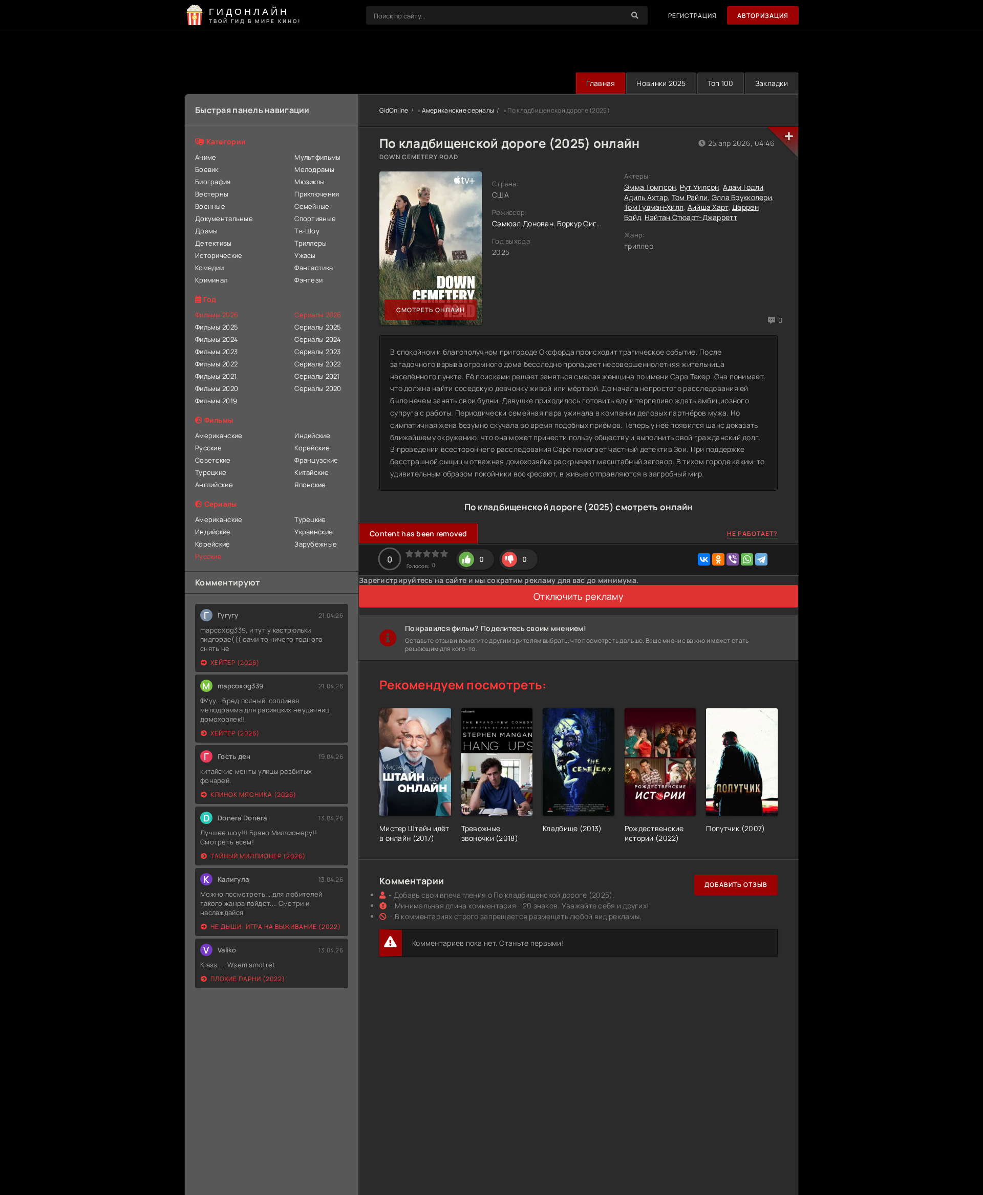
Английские (214, 484)
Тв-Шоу (306, 230)
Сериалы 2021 (316, 376)
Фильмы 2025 (216, 327)
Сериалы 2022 (317, 363)
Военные (210, 206)
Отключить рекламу (578, 596)
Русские (208, 447)
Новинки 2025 (661, 83)
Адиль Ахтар (646, 197)
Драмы (206, 230)
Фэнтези (308, 280)
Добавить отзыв (735, 884)
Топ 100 (721, 83)
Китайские (311, 472)
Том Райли (690, 197)
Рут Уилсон (699, 187)
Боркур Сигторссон (591, 223)
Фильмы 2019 (216, 400)
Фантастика (313, 267)
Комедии (209, 267)
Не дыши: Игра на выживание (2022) (275, 926)
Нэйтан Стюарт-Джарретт (691, 217)
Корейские (312, 447)
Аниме (205, 157)
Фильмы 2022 (216, 363)
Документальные (224, 218)
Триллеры (310, 243)
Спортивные (315, 218)
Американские (218, 435)
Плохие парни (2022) (247, 978)
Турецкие (210, 472)
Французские (316, 460)
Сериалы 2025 (317, 327)
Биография (213, 181)
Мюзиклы (309, 181)
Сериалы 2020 (317, 388)
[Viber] (732, 559)
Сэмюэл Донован (522, 223)
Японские (310, 484)
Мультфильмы (317, 157)
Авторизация (762, 15)
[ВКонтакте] (704, 559)
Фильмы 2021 (216, 376)
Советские (213, 460)
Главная (600, 83)
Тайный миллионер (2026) (258, 856)
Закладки (771, 83)
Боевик (207, 169)
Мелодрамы (314, 169)
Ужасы (304, 255)
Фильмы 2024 (216, 339)
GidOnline (394, 110)
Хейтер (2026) (235, 662)
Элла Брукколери (742, 197)
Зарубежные (315, 544)
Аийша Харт (708, 207)
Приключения (316, 194)
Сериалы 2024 (317, 339)
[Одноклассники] (718, 559)
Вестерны (211, 194)
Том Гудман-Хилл (653, 207)
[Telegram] (761, 559)
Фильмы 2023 (216, 351)
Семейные (311, 206)
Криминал (211, 280)
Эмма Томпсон (650, 187)
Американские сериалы (458, 110)
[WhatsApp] (747, 559)
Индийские (312, 435)
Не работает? (752, 533)
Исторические (218, 255)
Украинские (313, 531)
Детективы (213, 243)
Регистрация (692, 15)
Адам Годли (743, 187)
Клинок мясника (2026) (253, 794)
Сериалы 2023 (317, 351)
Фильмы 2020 (216, 388)
